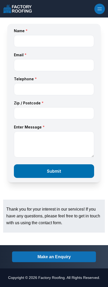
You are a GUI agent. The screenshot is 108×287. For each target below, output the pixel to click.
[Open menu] (99, 9)
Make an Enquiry (54, 257)
